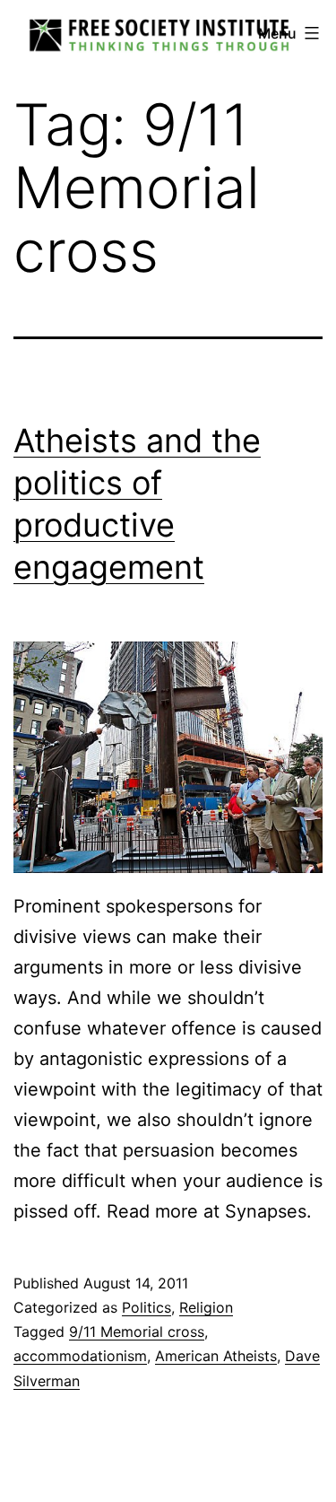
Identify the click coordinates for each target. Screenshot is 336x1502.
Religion (206, 1307)
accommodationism (80, 1356)
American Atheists (216, 1356)
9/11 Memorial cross (136, 1331)
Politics (146, 1307)
